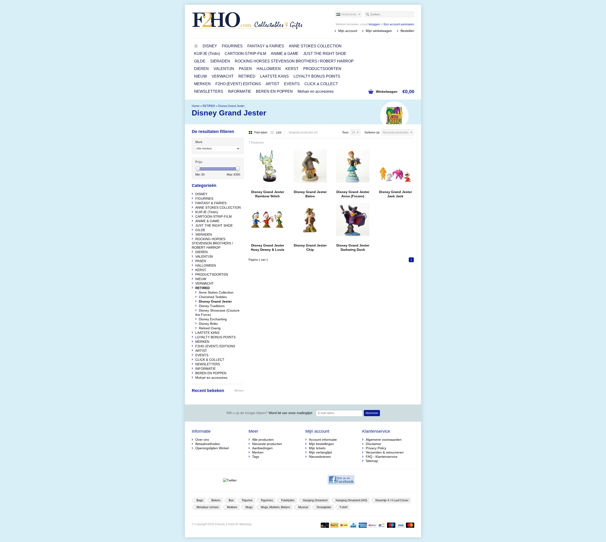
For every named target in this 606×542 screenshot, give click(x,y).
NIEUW (200, 76)
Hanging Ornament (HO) (351, 500)
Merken (257, 452)
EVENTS (292, 84)
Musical (303, 507)
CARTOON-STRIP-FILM (245, 54)
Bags (199, 500)
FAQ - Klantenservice (381, 456)
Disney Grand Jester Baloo (310, 194)
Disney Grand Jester (231, 106)
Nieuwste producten (267, 444)
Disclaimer (373, 444)
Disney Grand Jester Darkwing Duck (352, 247)
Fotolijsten (287, 500)
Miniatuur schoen (207, 507)
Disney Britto (208, 324)
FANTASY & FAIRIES (265, 46)
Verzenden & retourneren (385, 452)
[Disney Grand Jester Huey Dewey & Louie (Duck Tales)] (267, 238)
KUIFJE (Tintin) (207, 54)
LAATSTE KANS (274, 76)
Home (196, 46)
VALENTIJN (224, 69)
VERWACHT (223, 76)
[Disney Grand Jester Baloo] (310, 185)
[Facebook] (341, 480)
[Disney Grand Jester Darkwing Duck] (353, 238)
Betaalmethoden (207, 444)
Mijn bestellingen (321, 444)
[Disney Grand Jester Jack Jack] (395, 185)
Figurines (267, 500)
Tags (255, 456)
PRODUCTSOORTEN (322, 69)
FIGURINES (232, 46)
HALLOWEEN (269, 69)
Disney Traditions (212, 306)
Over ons (202, 439)
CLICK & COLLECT (321, 84)
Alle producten (263, 439)
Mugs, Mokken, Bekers (275, 507)
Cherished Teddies (213, 297)
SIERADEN (220, 61)
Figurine (247, 500)
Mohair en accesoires (316, 91)
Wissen (239, 390)
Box (231, 500)
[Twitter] (230, 480)
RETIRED (246, 76)
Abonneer (371, 413)
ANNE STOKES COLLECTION (315, 46)
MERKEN (202, 84)
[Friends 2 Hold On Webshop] (247, 21)
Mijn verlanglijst (320, 452)
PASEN (245, 69)
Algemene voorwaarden (383, 439)
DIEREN (201, 69)
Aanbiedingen (262, 448)
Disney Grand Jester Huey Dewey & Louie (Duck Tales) (267, 247)
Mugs (249, 507)
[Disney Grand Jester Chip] (310, 238)
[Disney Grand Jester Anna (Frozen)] (353, 185)
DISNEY (210, 46)
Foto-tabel (261, 132)
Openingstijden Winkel (212, 448)
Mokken (232, 507)
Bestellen (407, 31)
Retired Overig (210, 328)
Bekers (215, 500)
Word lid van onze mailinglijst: (269, 413)
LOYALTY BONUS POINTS (317, 76)
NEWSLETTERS (208, 91)
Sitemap (372, 461)
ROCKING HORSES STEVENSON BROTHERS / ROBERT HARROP (294, 61)
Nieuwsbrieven (320, 456)
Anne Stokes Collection (216, 292)
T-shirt (343, 507)
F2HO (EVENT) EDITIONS (238, 84)
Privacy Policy (376, 448)
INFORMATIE (239, 91)
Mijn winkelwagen (379, 31)
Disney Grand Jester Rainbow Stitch (267, 194)
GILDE (199, 61)
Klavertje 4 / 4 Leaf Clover (392, 500)
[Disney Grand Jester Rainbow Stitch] (267, 185)
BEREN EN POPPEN (274, 91)
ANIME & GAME (285, 54)
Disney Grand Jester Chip (310, 247)
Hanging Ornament (315, 500)
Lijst (278, 132)
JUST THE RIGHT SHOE (324, 54)
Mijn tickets (317, 448)
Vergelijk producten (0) (303, 132)
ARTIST (272, 84)
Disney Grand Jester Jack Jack (395, 194)
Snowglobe (323, 507)
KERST (292, 69)
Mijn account (347, 31)
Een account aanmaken (399, 24)
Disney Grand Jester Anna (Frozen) (352, 194)
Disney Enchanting (213, 319)
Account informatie (323, 439)
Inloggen (374, 24)
